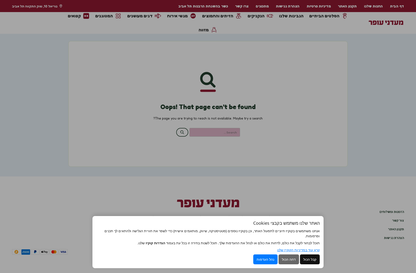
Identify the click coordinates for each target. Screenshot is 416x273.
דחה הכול (289, 259)
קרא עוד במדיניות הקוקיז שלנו (298, 250)
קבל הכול (309, 259)
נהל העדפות (265, 259)
